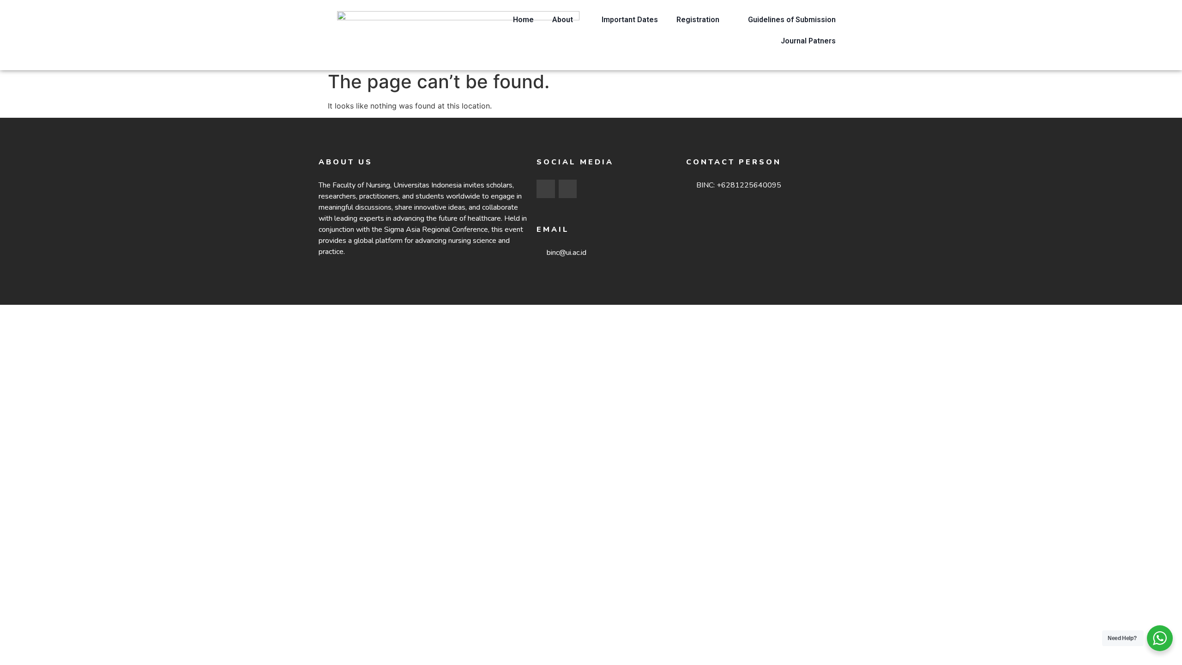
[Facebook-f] (546, 189)
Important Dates (630, 19)
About (562, 19)
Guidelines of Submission (792, 19)
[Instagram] (568, 189)
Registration (697, 19)
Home (523, 19)
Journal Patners (808, 40)
